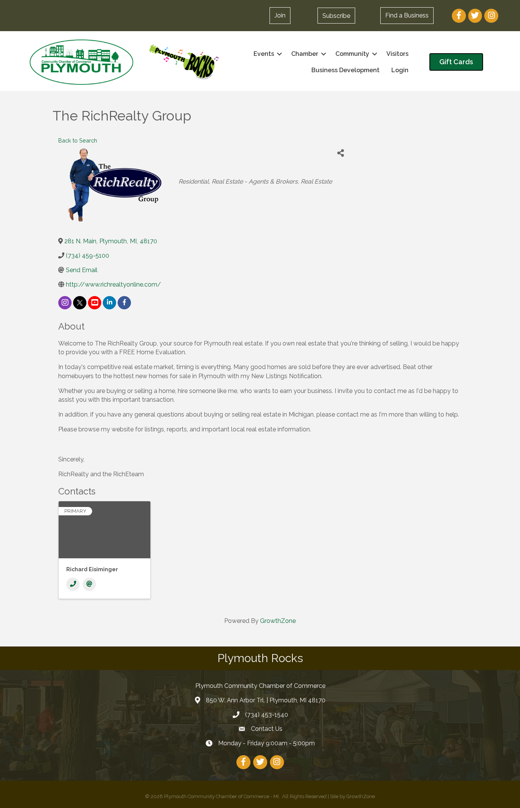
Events (264, 53)
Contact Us (266, 728)
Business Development (345, 70)
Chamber (304, 53)
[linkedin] (109, 302)
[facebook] (124, 302)
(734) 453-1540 (266, 714)
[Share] (340, 153)
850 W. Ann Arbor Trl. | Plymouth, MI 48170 (265, 700)
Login (399, 70)
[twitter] (79, 302)
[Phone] (73, 584)
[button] (336, 16)
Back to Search (77, 140)
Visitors (397, 53)
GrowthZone (278, 620)
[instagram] (65, 302)
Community (352, 53)
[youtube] (94, 302)
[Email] (89, 584)
